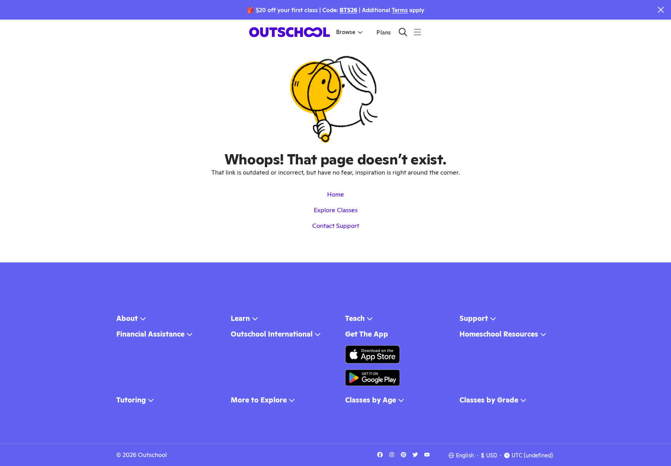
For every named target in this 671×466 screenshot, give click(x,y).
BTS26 (348, 10)
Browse (345, 32)
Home (335, 194)
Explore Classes (336, 210)
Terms (400, 10)
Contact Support (335, 226)
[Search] (403, 32)
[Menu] (417, 32)
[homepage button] (289, 32)
